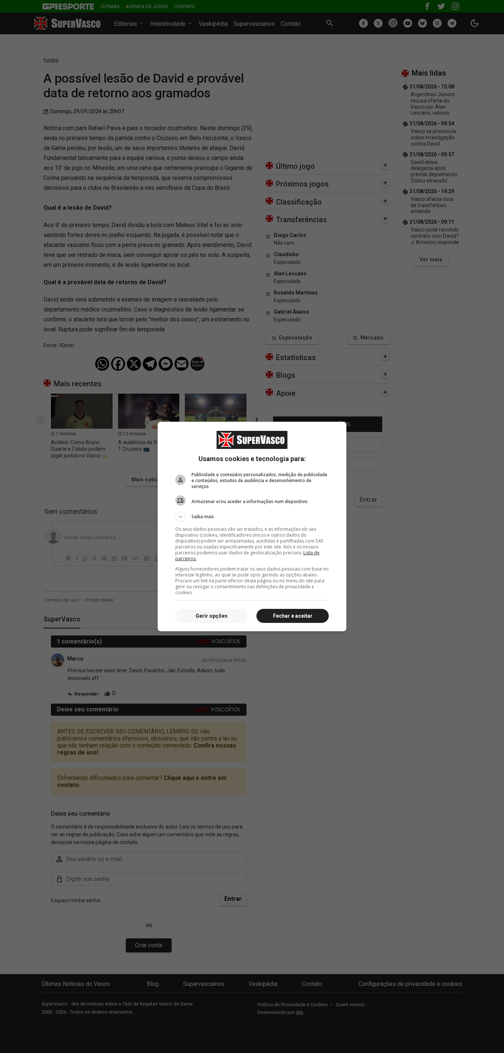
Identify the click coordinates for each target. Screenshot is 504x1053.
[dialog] (252, 526)
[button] (252, 517)
